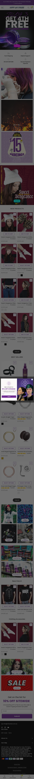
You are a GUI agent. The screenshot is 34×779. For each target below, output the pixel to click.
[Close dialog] (32, 379)
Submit (9, 396)
